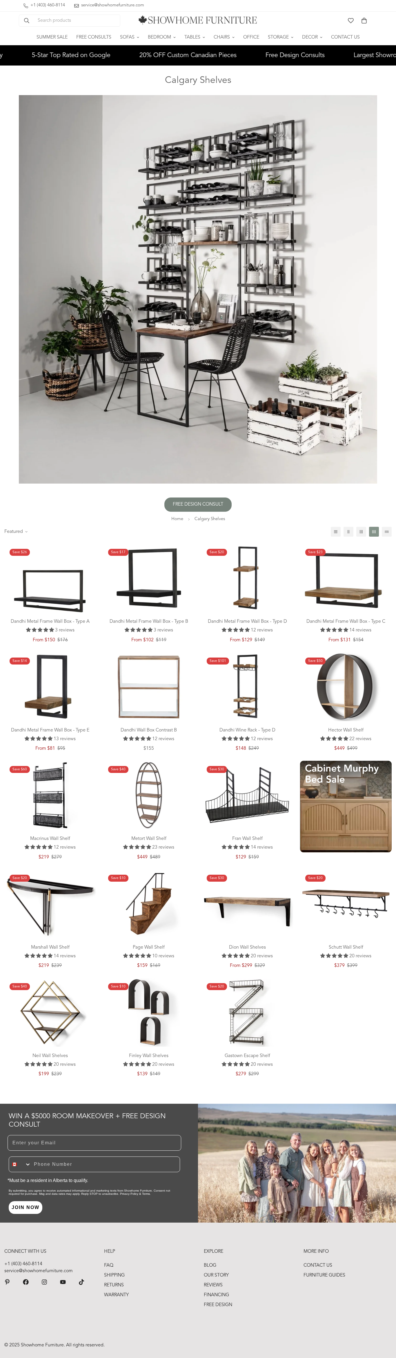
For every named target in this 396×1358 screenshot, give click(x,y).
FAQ (108, 1265)
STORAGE (278, 37)
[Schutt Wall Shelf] (346, 903)
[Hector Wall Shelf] (346, 686)
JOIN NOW (25, 1207)
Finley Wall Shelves (148, 1056)
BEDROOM (159, 37)
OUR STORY (216, 1275)
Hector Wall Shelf (346, 730)
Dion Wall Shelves (247, 947)
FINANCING (216, 1295)
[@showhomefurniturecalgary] (81, 1282)
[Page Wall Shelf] (149, 903)
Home (177, 519)
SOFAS (127, 37)
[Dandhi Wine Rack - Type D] (247, 686)
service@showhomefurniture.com (38, 1271)
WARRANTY (116, 1295)
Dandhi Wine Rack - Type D (247, 730)
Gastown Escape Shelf (247, 1056)
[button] (364, 20)
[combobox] (20, 1164)
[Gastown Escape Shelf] (247, 1012)
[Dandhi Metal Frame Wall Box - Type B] (149, 578)
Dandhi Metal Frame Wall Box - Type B (149, 621)
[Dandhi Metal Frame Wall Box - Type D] (247, 578)
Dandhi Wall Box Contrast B (149, 730)
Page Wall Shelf (149, 947)
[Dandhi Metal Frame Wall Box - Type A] (50, 589)
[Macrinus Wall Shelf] (50, 795)
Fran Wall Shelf (247, 838)
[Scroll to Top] (384, 1326)
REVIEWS (213, 1285)
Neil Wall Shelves (50, 1056)
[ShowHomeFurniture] (26, 1282)
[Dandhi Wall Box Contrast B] (149, 686)
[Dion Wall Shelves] (247, 903)
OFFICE (251, 37)
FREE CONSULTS (93, 37)
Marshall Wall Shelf (50, 947)
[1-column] (336, 532)
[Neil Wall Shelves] (50, 1012)
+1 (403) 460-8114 (23, 1264)
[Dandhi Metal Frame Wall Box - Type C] (346, 581)
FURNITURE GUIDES (324, 1275)
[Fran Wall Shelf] (247, 795)
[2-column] (348, 532)
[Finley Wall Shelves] (149, 1012)
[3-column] (361, 532)
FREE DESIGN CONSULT (198, 504)
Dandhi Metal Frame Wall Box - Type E (50, 730)
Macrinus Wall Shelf (50, 838)
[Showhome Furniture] (198, 21)
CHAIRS (222, 37)
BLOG (210, 1265)
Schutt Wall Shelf (346, 947)
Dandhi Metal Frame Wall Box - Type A (50, 621)
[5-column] (387, 532)
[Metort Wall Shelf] (149, 795)
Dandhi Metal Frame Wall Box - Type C (345, 621)
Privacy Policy (129, 1193)
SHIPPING (114, 1275)
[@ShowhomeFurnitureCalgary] (63, 1282)
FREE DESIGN (218, 1305)
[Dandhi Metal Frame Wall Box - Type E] (50, 686)
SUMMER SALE (52, 37)
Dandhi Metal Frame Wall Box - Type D (247, 621)
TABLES (192, 37)
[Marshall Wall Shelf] (50, 903)
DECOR (310, 37)
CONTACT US (345, 37)
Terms (146, 1193)
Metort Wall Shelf (148, 838)
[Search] (26, 20)
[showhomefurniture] (7, 1282)
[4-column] (374, 532)
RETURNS (114, 1285)
